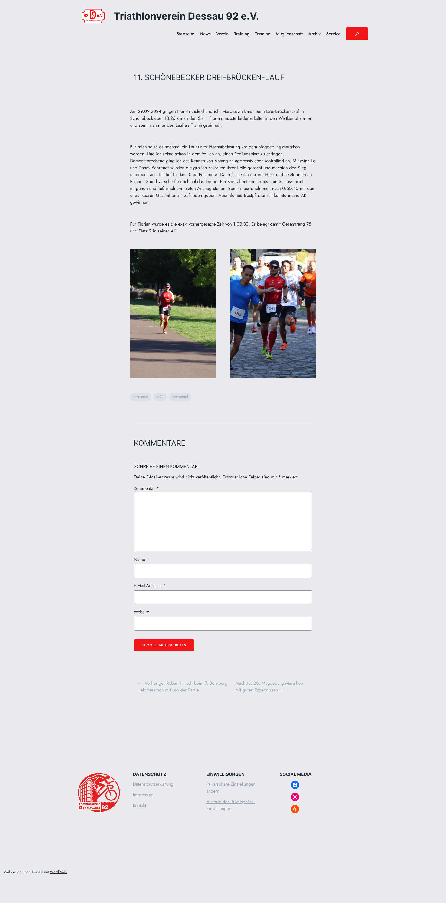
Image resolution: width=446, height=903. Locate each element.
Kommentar (146, 488)
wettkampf (180, 396)
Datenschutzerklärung (153, 784)
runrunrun (140, 396)
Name (141, 559)
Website (141, 611)
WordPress (58, 872)
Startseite (185, 33)
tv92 (160, 396)
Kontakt (139, 805)
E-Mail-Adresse (150, 585)
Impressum (143, 794)
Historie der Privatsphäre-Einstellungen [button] (230, 805)
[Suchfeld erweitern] (357, 33)
